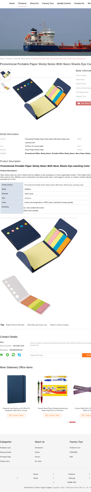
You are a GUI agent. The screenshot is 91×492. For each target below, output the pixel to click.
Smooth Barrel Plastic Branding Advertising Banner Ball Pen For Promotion (52, 409)
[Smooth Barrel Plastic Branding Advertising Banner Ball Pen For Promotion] (52, 389)
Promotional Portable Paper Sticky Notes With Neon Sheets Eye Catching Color (58, 59)
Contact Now (17, 415)
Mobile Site (72, 482)
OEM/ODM (73, 452)
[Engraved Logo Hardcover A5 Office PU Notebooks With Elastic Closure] (16, 389)
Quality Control (64, 3)
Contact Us (79, 3)
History (37, 452)
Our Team (38, 461)
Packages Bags (5, 457)
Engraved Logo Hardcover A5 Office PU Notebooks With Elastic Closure (16, 409)
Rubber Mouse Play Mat (15, 325)
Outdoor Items (5, 461)
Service (37, 457)
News (36, 478)
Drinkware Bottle (5, 452)
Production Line (75, 448)
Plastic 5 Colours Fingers (59, 325)
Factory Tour (48, 3)
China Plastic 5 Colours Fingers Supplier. (38, 487)
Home (12, 3)
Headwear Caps (5, 448)
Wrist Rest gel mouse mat (37, 325)
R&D (71, 457)
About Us (34, 3)
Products (22, 3)
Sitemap (72, 478)
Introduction (39, 448)
